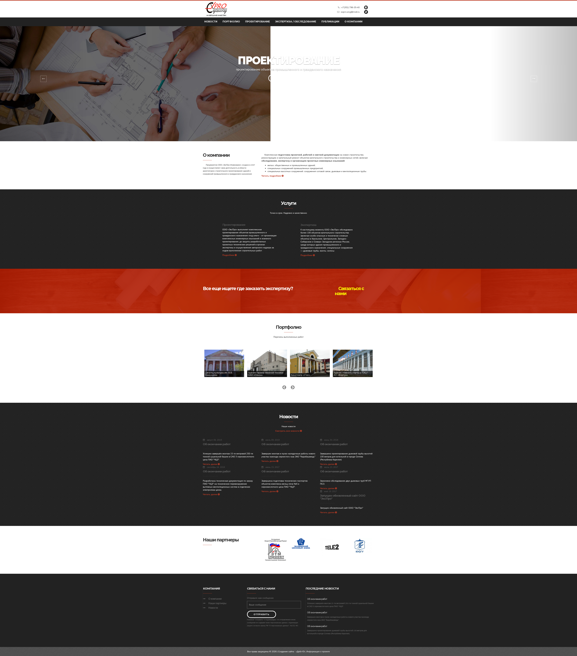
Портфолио (231, 21)
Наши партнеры (217, 603)
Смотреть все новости (287, 431)
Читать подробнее (271, 175)
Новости (210, 21)
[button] (43, 83)
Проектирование (257, 21)
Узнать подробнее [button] (288, 78)
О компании (353, 21)
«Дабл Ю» (300, 651)
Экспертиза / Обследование (295, 21)
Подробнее (228, 255)
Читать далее (210, 464)
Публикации (330, 21)
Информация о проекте (318, 651)
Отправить (261, 614)
